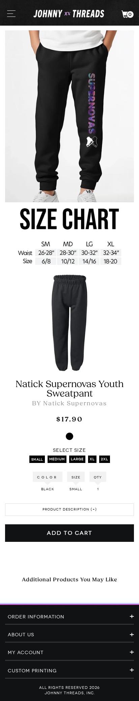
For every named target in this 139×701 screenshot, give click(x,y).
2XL (104, 459)
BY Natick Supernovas (69, 404)
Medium (57, 459)
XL (92, 459)
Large (77, 459)
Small (37, 459)
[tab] (69, 617)
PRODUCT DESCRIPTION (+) (70, 509)
